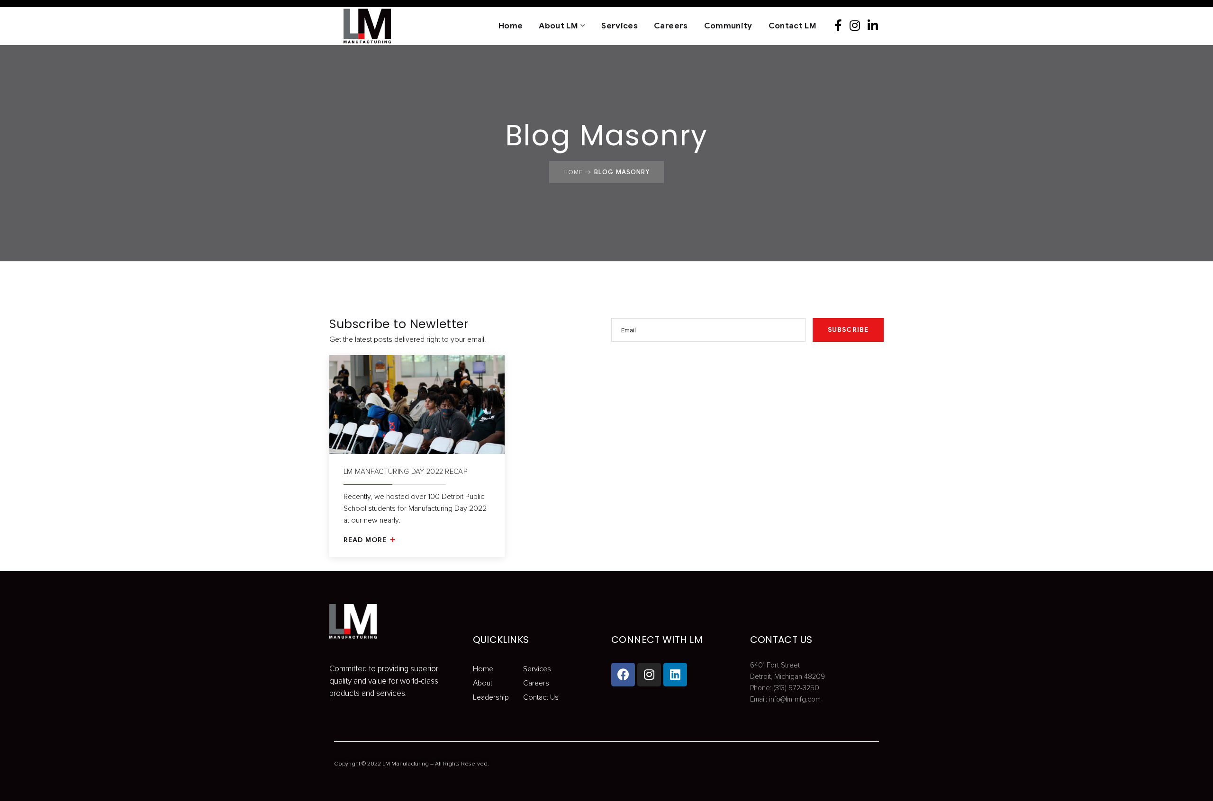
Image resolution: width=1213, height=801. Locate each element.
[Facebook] (841, 26)
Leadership (491, 697)
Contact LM (792, 26)
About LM (558, 26)
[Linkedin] (876, 26)
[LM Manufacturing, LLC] (353, 26)
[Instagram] (858, 26)
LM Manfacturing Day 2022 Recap (405, 471)
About (482, 683)
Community (728, 26)
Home (510, 26)
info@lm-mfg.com (795, 699)
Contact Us (541, 697)
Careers (671, 26)
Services (619, 26)
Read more (366, 540)
